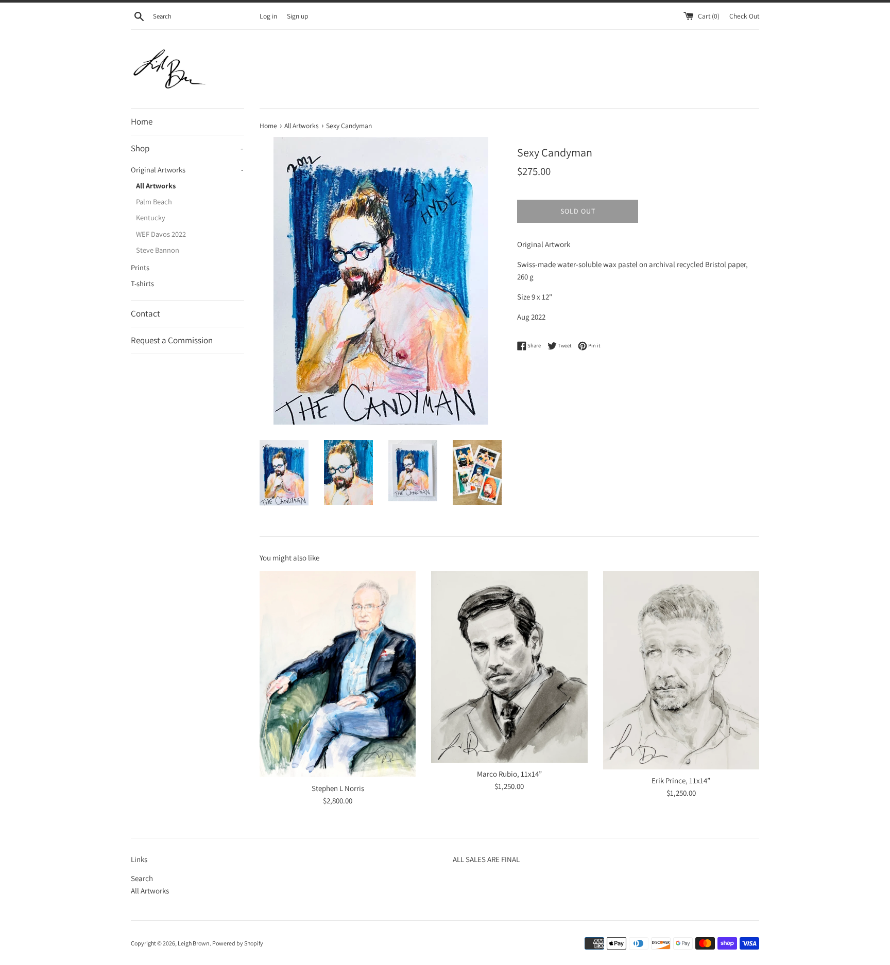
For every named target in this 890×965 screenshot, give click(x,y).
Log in (268, 16)
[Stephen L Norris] (338, 674)
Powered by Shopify (237, 943)
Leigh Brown (194, 943)
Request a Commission (172, 340)
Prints (140, 267)
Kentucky (150, 217)
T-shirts (142, 283)
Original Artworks (187, 169)
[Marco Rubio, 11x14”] (509, 666)
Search (142, 878)
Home (141, 121)
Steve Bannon (157, 250)
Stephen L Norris (338, 788)
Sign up (297, 16)
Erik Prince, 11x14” (681, 780)
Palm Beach (154, 201)
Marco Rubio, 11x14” (509, 774)
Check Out (744, 16)
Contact (145, 313)
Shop (187, 148)
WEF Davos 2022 (161, 234)
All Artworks (156, 185)
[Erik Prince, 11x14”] (681, 670)
